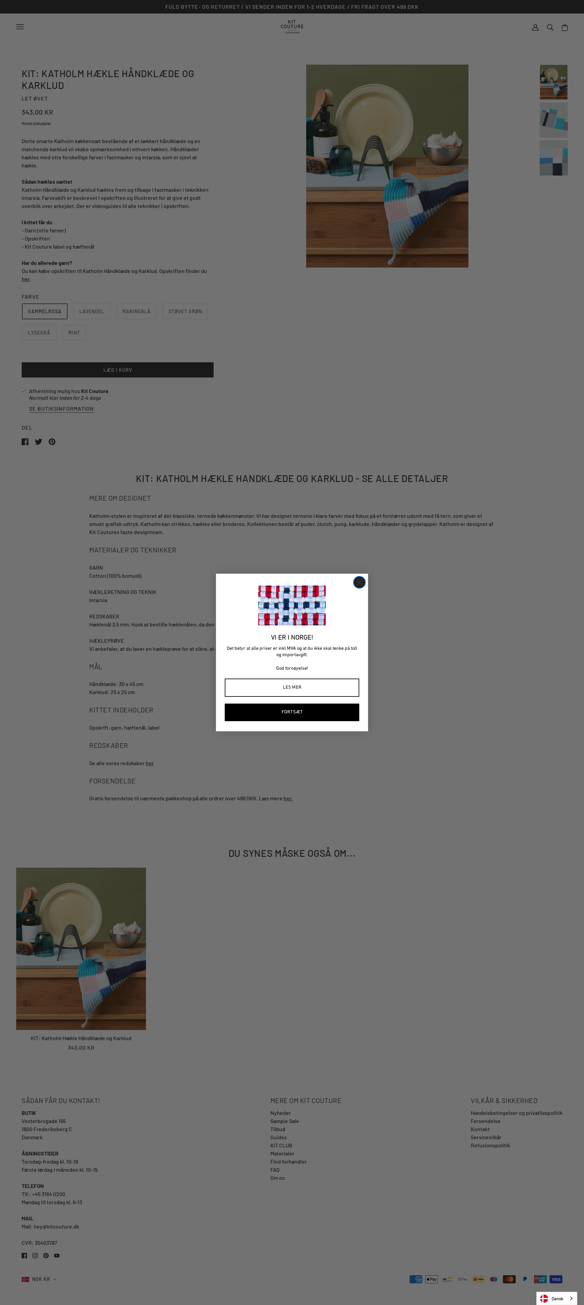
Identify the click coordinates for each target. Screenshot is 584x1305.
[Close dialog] (359, 582)
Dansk (557, 1298)
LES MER (292, 687)
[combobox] (556, 1298)
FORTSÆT (292, 712)
